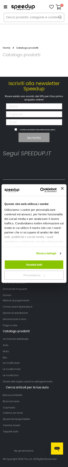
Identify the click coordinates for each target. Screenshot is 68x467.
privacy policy (50, 130)
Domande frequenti (15, 289)
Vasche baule (11, 425)
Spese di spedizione (15, 313)
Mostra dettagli (46, 253)
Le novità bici (11, 375)
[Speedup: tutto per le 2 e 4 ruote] (23, 7)
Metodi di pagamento (16, 300)
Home (6, 48)
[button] (51, 7)
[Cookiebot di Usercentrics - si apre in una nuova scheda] (42, 190)
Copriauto (9, 407)
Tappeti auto (11, 431)
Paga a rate (10, 325)
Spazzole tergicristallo (16, 419)
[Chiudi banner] (62, 190)
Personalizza (31, 275)
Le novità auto (11, 363)
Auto (5, 345)
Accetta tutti (34, 264)
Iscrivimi (34, 137)
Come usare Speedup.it (17, 306)
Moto (6, 351)
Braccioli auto (11, 401)
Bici (5, 357)
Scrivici (7, 295)
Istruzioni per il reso (14, 319)
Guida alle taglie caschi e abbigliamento (28, 381)
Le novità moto (12, 369)
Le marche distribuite (16, 339)
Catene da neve (13, 413)
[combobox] (34, 17)
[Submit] (60, 17)
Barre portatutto (12, 395)
